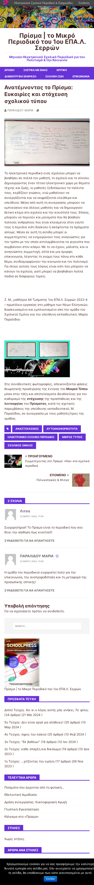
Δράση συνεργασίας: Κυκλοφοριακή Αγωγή (35, 802)
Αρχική (9, 70)
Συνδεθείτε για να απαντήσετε (29, 540)
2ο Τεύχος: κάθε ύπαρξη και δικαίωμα (32, 749)
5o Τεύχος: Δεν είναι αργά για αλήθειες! (33, 722)
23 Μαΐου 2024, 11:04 (31, 516)
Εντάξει (50, 878)
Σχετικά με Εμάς (35, 70)
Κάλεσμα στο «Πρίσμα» (21, 816)
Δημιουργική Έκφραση (20, 76)
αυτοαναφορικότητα (62, 428)
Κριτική (62, 70)
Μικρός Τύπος (72, 437)
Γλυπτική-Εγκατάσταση (21, 809)
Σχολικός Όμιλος (20, 445)
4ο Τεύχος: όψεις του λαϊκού (25, 734)
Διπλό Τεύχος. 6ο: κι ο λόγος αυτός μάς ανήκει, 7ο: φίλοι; (46, 710)
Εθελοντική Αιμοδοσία (20, 794)
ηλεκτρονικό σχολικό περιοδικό (31, 437)
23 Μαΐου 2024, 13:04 (32, 561)
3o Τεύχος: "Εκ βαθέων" (22, 742)
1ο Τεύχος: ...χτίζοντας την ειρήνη (29, 761)
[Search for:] (47, 626)
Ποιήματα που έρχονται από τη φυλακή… (34, 787)
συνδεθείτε (55, 611)
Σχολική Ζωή (54, 76)
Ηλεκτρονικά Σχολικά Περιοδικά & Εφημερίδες (43, 3)
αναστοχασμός (27, 428)
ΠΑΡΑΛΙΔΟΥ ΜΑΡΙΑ (20, 110)
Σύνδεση (83, 3)
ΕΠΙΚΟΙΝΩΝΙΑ (81, 76)
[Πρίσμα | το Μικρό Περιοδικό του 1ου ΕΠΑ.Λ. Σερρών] (47, 25)
